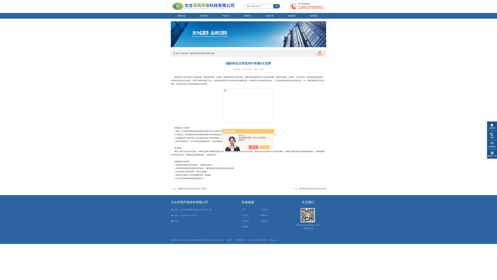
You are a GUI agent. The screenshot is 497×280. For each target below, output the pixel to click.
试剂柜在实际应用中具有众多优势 (312, 189)
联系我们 (314, 16)
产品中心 (226, 16)
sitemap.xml (273, 240)
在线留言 (292, 16)
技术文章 (270, 16)
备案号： (230, 240)
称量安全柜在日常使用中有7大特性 (192, 189)
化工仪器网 (260, 240)
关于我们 (204, 16)
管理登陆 (240, 240)
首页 (177, 53)
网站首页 (182, 16)
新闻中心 (248, 16)
